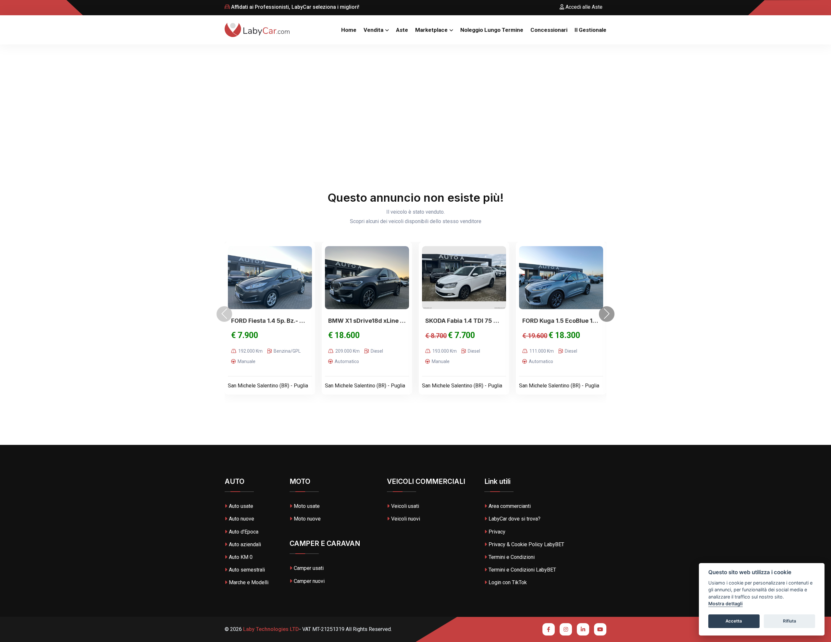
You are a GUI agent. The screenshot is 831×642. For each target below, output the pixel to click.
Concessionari (548, 30)
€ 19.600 (534, 336)
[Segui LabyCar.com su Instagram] (566, 629)
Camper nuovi (309, 581)
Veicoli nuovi (405, 519)
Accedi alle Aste (583, 7)
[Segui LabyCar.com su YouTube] (600, 629)
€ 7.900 (244, 335)
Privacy (497, 532)
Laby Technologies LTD (270, 629)
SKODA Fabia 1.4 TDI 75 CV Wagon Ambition (464, 320)
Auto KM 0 (241, 557)
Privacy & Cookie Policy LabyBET (526, 544)
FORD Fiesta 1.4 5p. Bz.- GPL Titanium (270, 320)
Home (348, 30)
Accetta (734, 621)
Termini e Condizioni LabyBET (522, 570)
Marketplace (431, 30)
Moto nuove (307, 519)
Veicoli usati (405, 506)
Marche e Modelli (248, 582)
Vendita (373, 30)
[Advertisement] (415, 93)
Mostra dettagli (725, 604)
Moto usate (307, 506)
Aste (402, 30)
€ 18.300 (564, 335)
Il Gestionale (590, 30)
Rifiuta (789, 621)
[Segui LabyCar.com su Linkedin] (583, 629)
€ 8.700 (436, 336)
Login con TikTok (508, 582)
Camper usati (309, 568)
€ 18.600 (344, 335)
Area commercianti (510, 506)
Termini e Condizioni (512, 557)
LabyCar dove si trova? (514, 519)
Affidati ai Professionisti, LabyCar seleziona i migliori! (294, 7)
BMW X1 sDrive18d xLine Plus (367, 320)
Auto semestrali (247, 570)
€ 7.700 (461, 335)
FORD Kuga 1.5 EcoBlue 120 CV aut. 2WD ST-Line (561, 320)
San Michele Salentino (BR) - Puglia (268, 386)
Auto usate (241, 506)
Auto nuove (241, 519)
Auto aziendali (245, 544)
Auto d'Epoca (243, 532)
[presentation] (224, 314)
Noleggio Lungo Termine (491, 30)
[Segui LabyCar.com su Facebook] (548, 629)
